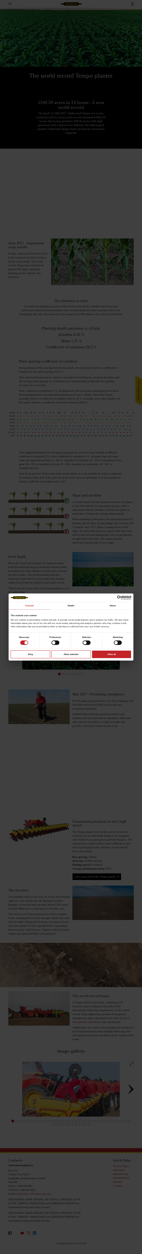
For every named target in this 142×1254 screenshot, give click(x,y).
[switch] (55, 645)
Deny (30, 654)
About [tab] (113, 605)
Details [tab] (71, 605)
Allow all (111, 654)
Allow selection (71, 654)
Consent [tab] (29, 605)
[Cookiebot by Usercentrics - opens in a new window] (119, 598)
